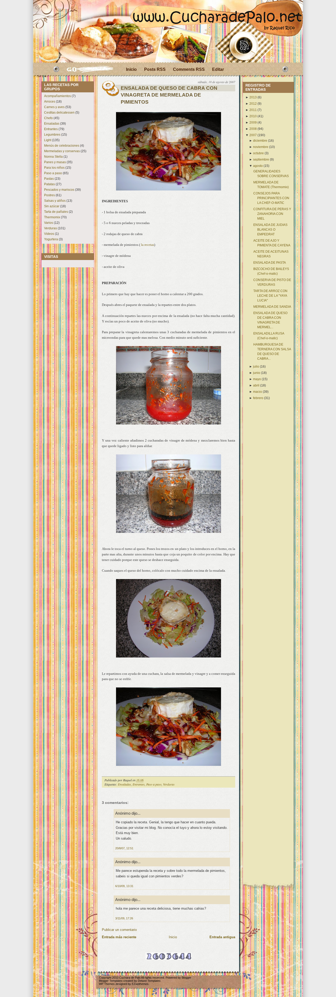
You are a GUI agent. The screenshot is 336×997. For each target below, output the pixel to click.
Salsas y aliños (55, 201)
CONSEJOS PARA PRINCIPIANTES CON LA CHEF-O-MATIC (271, 198)
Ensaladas (51, 123)
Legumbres (52, 134)
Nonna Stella (53, 156)
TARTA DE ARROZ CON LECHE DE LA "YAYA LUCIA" (270, 295)
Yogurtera (51, 239)
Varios (48, 223)
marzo (257, 392)
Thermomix (52, 217)
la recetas (147, 245)
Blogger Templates (111, 980)
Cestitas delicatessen (59, 112)
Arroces (49, 101)
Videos (49, 234)
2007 (253, 135)
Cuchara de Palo (129, 977)
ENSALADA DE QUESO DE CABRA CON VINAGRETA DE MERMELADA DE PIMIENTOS (169, 95)
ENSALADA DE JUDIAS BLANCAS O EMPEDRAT (270, 229)
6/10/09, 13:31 (124, 886)
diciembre (260, 140)
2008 (253, 129)
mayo (257, 379)
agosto (258, 166)
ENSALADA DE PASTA (269, 262)
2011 (253, 110)
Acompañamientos (57, 96)
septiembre (261, 159)
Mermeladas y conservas (62, 151)
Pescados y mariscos (59, 190)
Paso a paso (53, 173)
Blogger (186, 977)
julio (256, 366)
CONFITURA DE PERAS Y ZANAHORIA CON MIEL (272, 213)
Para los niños (54, 167)
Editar (218, 69)
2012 (253, 103)
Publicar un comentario (119, 930)
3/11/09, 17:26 (124, 918)
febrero (258, 398)
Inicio (131, 69)
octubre (258, 153)
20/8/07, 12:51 (124, 848)
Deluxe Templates (149, 980)
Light (47, 140)
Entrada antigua (222, 937)
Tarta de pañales (56, 212)
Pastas (49, 179)
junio (256, 373)
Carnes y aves (54, 107)
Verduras (50, 228)
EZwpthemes (140, 983)
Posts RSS (155, 69)
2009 (253, 122)
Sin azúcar (51, 206)
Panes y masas (55, 162)
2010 (253, 116)
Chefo (48, 118)
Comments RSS (189, 69)
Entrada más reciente (119, 937)
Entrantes (51, 129)
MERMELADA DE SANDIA (272, 307)
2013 (253, 97)
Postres (49, 195)
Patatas (49, 184)
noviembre (260, 147)
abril (256, 385)
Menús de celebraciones (61, 145)
